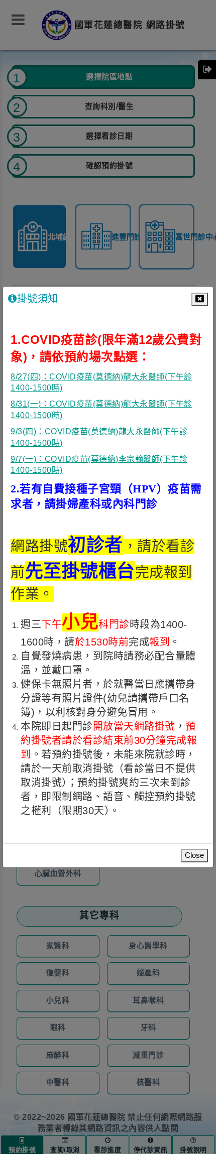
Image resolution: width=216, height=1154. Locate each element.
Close (194, 855)
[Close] (199, 299)
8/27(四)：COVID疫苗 (52, 377)
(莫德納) (108, 377)
